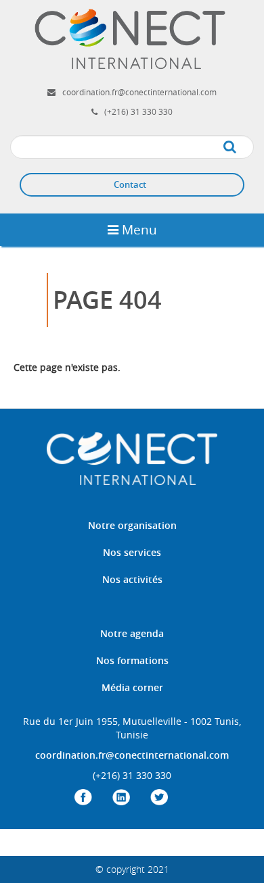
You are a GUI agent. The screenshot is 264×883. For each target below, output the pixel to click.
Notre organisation (132, 525)
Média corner (132, 687)
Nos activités (132, 579)
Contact (130, 184)
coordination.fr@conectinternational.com (139, 91)
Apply (243, 147)
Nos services (132, 552)
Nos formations (132, 660)
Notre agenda (132, 633)
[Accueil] (132, 38)
